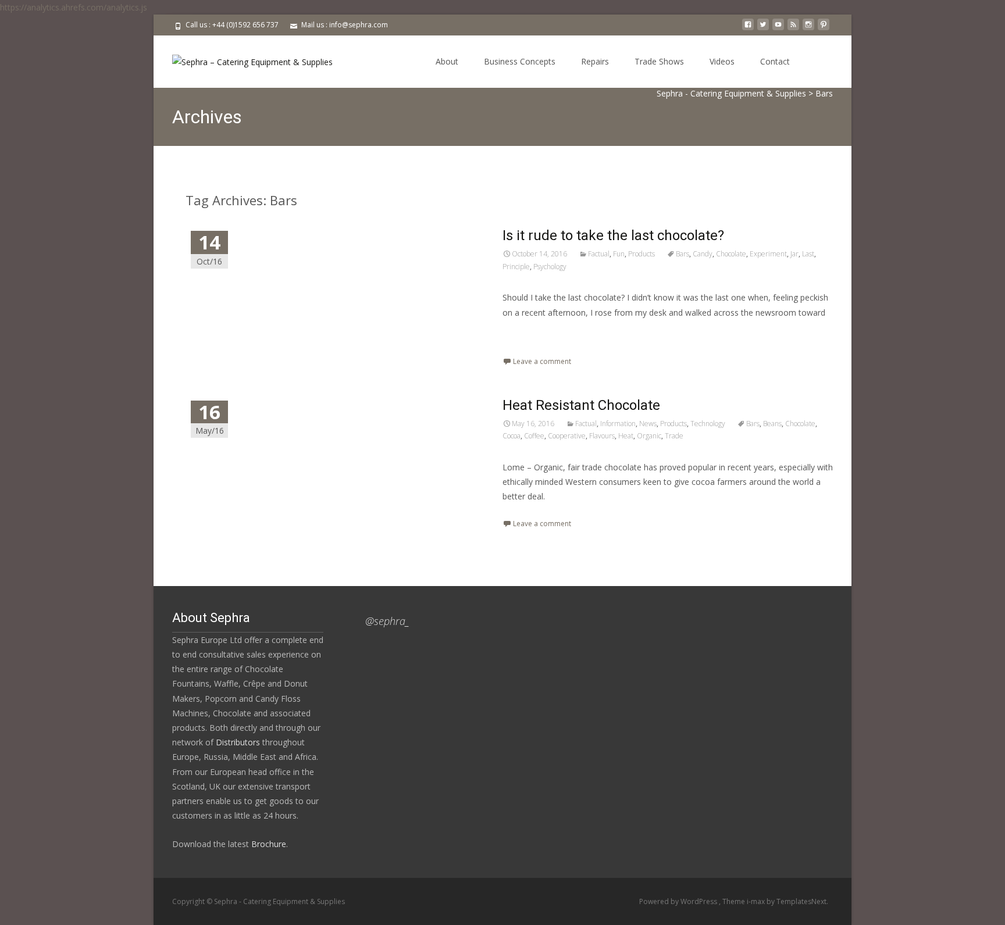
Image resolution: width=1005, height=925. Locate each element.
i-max (757, 901)
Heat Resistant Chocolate (581, 405)
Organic (649, 436)
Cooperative (567, 436)
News (648, 423)
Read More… (528, 334)
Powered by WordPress (679, 901)
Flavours (602, 436)
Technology (707, 423)
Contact (775, 61)
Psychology (549, 267)
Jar (794, 254)
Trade (674, 436)
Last (808, 254)
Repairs (595, 61)
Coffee (534, 436)
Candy (702, 254)
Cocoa (511, 436)
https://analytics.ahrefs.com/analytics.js (73, 7)
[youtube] (778, 28)
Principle (516, 267)
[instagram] (808, 28)
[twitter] (763, 28)
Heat (625, 436)
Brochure (267, 843)
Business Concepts (519, 61)
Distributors (238, 742)
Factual (599, 254)
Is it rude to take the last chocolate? (613, 235)
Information (618, 423)
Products (641, 254)
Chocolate (731, 254)
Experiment (768, 254)
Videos (722, 61)
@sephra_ (387, 621)
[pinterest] (823, 28)
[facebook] (748, 28)
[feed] (793, 28)
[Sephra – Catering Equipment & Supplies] (243, 58)
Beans (772, 423)
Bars (682, 254)
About (447, 61)
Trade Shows (659, 61)
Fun (619, 254)
